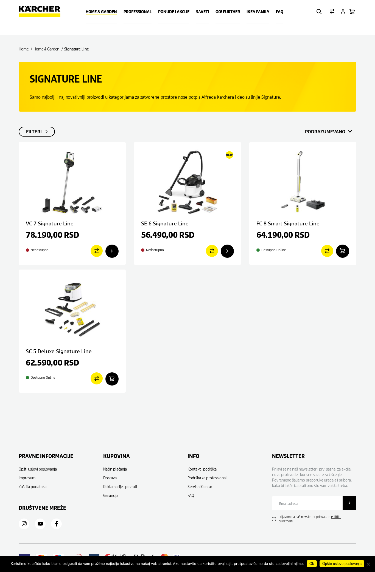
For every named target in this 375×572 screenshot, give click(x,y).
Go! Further (228, 12)
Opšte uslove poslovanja (342, 564)
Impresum (27, 477)
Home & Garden (101, 12)
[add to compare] (97, 251)
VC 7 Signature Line (50, 223)
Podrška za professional (207, 477)
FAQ (279, 12)
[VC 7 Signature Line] (72, 182)
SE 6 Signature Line (165, 223)
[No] (368, 564)
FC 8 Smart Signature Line (288, 223)
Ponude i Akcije (173, 12)
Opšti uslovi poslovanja (38, 469)
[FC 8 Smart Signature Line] (302, 182)
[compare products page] (332, 11)
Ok (311, 564)
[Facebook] (56, 523)
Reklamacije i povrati (120, 486)
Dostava (110, 477)
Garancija (110, 495)
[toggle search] (319, 12)
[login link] (343, 12)
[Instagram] (24, 523)
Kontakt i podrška (202, 469)
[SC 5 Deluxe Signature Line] (72, 309)
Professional (138, 12)
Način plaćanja (115, 469)
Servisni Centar (200, 486)
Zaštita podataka (32, 486)
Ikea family (258, 12)
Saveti (202, 12)
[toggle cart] (352, 12)
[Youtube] (40, 523)
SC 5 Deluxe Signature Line (59, 351)
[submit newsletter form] (349, 503)
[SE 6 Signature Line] (187, 182)
